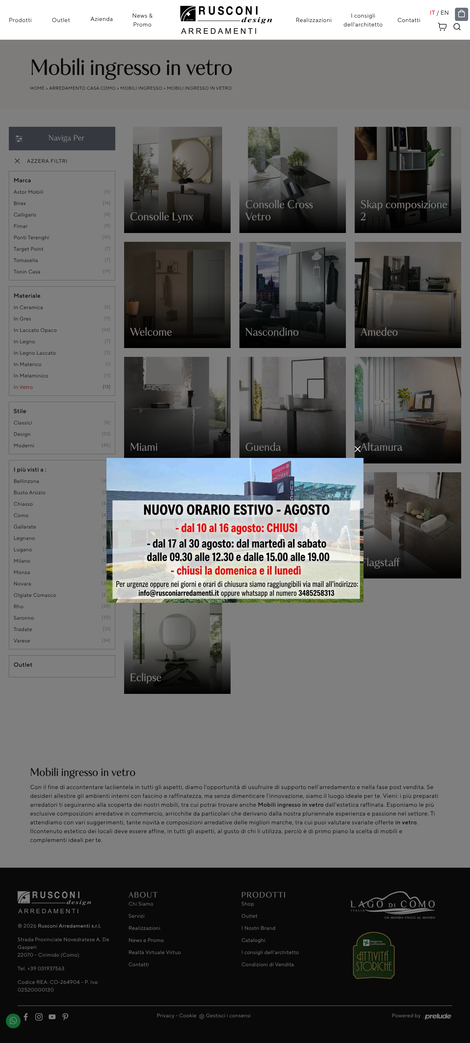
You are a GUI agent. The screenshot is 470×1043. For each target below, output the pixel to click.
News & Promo (142, 20)
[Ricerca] (457, 27)
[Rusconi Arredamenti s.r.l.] (226, 17)
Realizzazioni (314, 20)
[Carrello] (442, 25)
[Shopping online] (461, 14)
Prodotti (20, 20)
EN (444, 12)
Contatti (408, 20)
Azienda (101, 18)
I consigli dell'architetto (363, 20)
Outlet (61, 20)
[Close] (358, 449)
